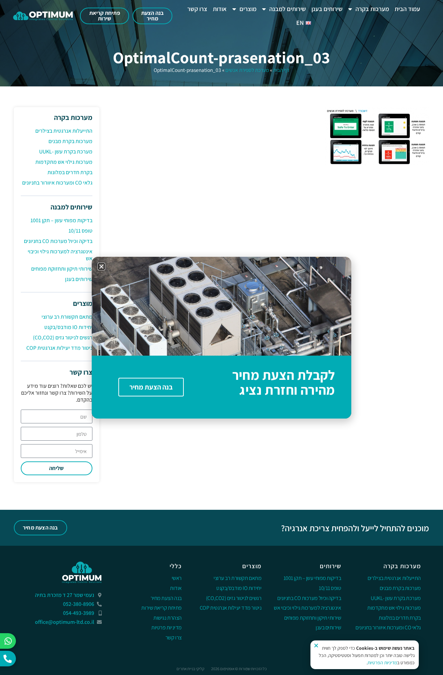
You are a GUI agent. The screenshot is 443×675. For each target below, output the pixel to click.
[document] (221, 337)
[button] (101, 266)
